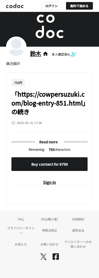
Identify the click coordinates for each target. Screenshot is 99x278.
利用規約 (78, 219)
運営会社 (78, 230)
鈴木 (35, 53)
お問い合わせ (49, 244)
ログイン (51, 6)
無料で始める (79, 6)
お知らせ (21, 244)
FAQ (21, 219)
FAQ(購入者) (49, 219)
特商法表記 (49, 230)
